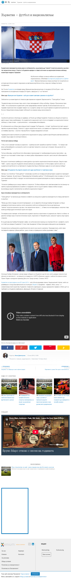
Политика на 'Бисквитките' (10, 568)
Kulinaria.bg (60, 550)
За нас (4, 551)
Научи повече (25, 574)
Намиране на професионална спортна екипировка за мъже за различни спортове (26, 399)
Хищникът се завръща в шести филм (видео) (13, 369)
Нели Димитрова (20, 355)
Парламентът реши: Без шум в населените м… (57, 369)
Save (50, 346)
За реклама (5, 558)
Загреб (34, 285)
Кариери (21, 551)
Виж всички (46, 554)
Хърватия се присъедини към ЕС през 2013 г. (15, 282)
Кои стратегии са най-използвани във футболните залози (7, 397)
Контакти (21, 554)
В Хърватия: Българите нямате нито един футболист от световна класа (30, 170)
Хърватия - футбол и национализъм (26, 2)
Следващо (65, 366)
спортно (13, 2)
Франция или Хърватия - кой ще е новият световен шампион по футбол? (30, 95)
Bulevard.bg (45, 550)
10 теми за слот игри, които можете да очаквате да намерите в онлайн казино (62, 398)
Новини (4, 554)
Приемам (35, 574)
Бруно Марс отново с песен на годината (28, 450)
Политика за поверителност (38, 576)
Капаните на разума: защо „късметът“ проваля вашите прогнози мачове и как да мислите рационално (44, 399)
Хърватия (11, 89)
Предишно (5, 366)
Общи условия (24, 576)
